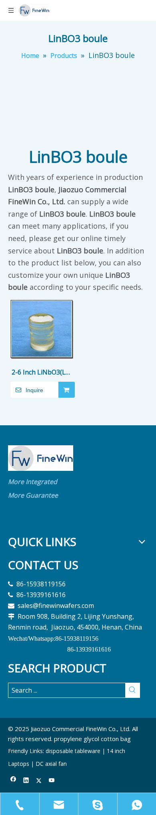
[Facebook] (13, 780)
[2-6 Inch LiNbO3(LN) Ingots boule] (42, 329)
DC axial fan (51, 763)
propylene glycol (76, 739)
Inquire (34, 390)
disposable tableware (73, 751)
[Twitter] (39, 780)
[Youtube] (52, 780)
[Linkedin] (26, 780)
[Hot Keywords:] (132, 690)
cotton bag (116, 739)
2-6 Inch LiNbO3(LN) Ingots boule (42, 373)
